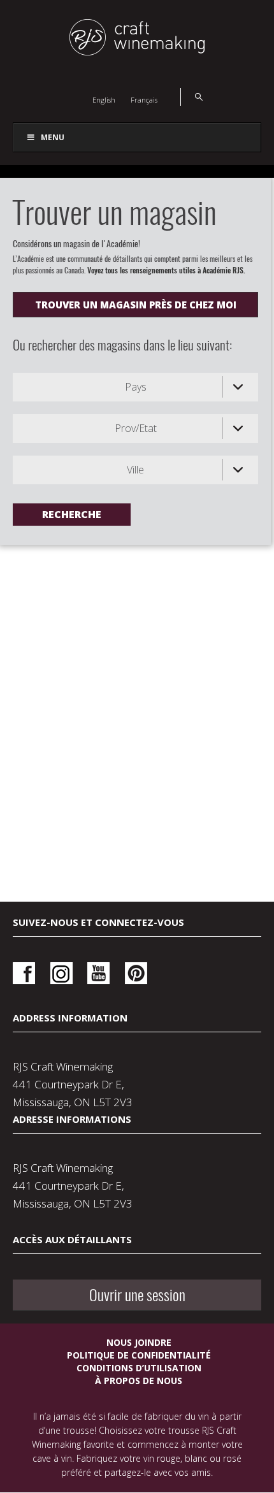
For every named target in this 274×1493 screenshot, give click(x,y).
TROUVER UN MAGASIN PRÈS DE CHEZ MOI (135, 304)
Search (191, 97)
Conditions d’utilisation (138, 1368)
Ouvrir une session (137, 1295)
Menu (52, 137)
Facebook (24, 973)
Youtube (98, 973)
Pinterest (136, 973)
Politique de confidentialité (139, 1355)
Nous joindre (138, 1342)
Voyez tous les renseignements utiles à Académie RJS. (166, 270)
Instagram (61, 973)
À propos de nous (138, 1380)
